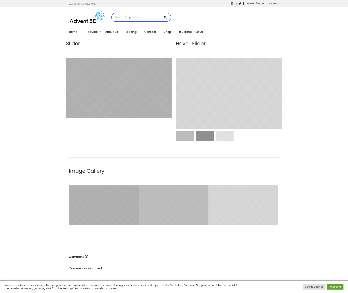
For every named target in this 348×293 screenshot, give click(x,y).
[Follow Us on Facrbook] (243, 3)
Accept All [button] (335, 286)
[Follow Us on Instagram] (232, 3)
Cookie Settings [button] (314, 286)
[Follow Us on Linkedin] (236, 3)
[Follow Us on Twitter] (240, 3)
